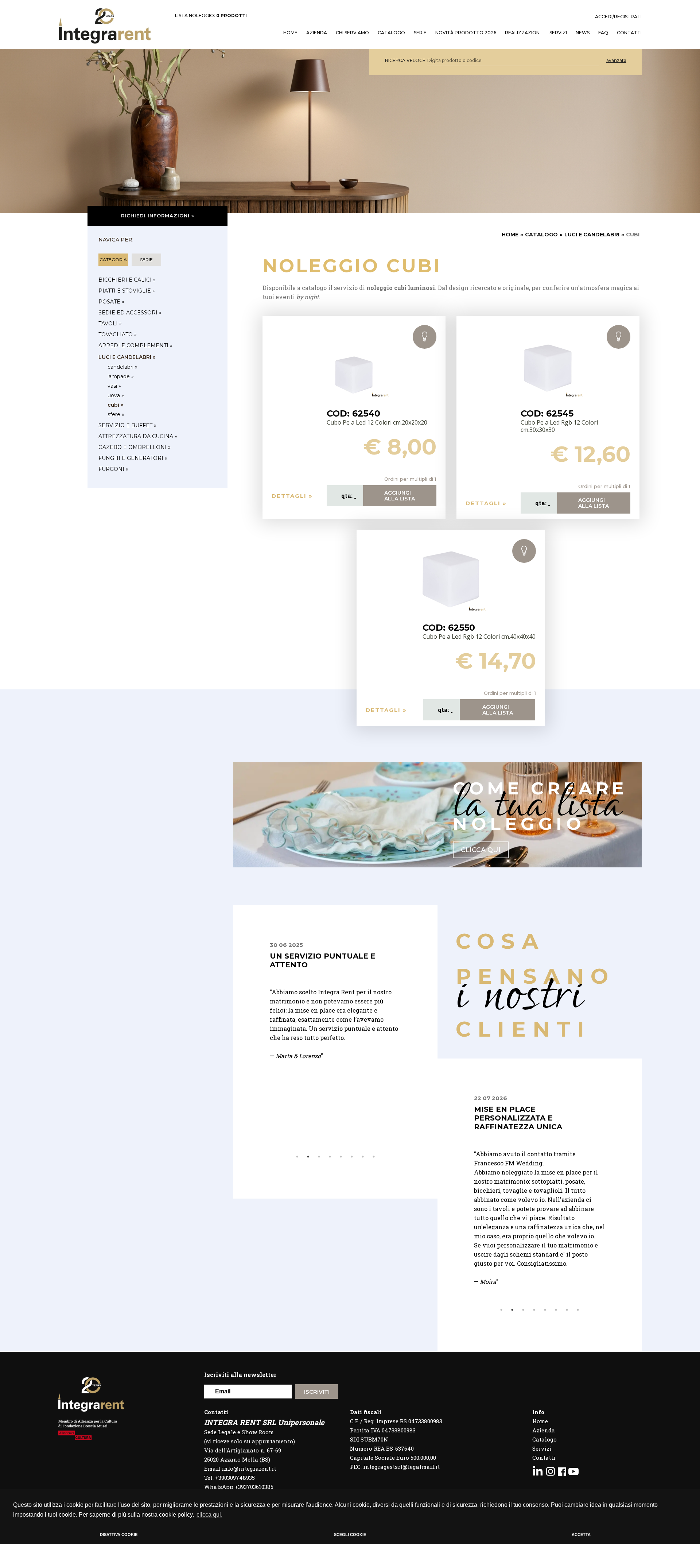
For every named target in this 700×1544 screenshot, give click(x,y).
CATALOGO (541, 234)
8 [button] (373, 1156)
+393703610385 (254, 1486)
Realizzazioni (523, 32)
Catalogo (391, 32)
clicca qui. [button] (209, 1515)
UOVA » (116, 395)
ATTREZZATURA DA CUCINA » (137, 436)
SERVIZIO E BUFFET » (127, 425)
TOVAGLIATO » (117, 334)
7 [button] (362, 1156)
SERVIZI (558, 32)
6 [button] (351, 1156)
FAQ (603, 32)
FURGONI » (113, 469)
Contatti (543, 1457)
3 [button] (319, 1156)
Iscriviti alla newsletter (240, 1374)
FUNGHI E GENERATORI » (132, 458)
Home (540, 1421)
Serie (420, 32)
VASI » (114, 386)
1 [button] (297, 1156)
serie (146, 259)
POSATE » (111, 302)
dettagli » (292, 495)
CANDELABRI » (122, 367)
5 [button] (341, 1156)
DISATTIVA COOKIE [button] (118, 1534)
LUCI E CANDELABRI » (126, 357)
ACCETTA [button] (581, 1534)
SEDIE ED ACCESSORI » (130, 313)
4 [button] (330, 1156)
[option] (357, 1010)
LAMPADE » (121, 376)
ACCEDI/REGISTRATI (618, 16)
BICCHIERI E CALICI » (127, 280)
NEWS (583, 32)
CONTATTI (629, 32)
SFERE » (116, 414)
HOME (290, 32)
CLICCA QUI (481, 850)
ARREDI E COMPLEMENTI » (135, 345)
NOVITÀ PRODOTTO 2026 (465, 32)
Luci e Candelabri (591, 234)
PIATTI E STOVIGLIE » (126, 291)
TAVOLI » (110, 323)
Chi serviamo (352, 32)
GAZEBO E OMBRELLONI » (134, 447)
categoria (113, 259)
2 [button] (308, 1156)
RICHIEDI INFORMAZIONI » (157, 215)
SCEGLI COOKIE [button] (350, 1534)
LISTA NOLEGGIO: (211, 15)
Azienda (316, 32)
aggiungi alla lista (399, 495)
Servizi (542, 1448)
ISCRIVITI (317, 1391)
